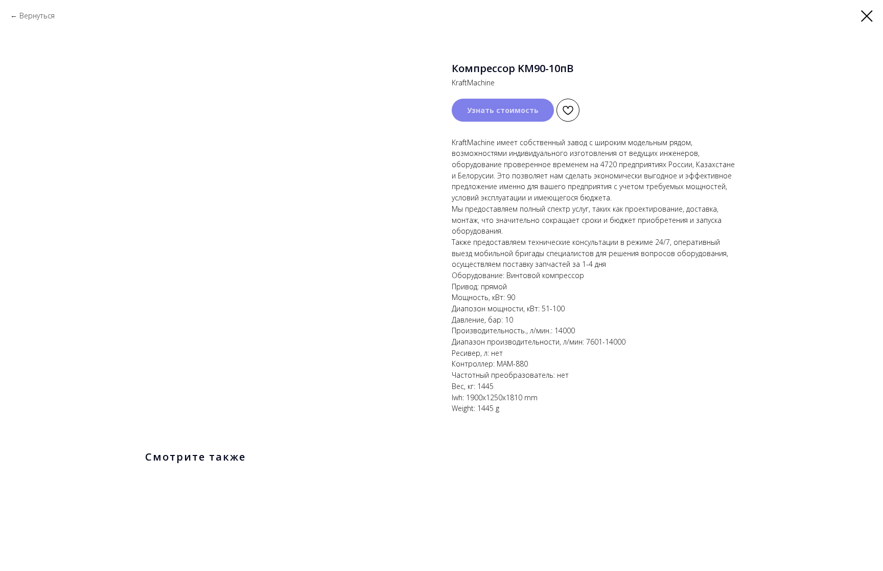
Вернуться (37, 15)
